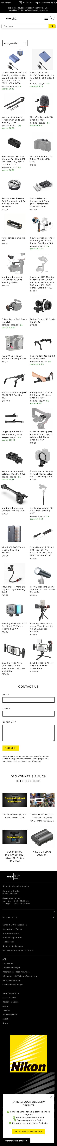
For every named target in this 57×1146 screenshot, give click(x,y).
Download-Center (11, 933)
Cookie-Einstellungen (12, 984)
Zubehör (6, 1019)
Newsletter (10, 917)
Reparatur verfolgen (12, 929)
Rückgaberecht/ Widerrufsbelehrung (19, 976)
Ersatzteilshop (9, 997)
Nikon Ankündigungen (12, 946)
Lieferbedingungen (11, 967)
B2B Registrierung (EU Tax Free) (17, 950)
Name (5, 694)
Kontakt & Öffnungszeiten (14, 925)
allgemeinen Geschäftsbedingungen (28, 759)
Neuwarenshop (9, 1014)
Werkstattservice (10, 993)
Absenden (11, 748)
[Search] (52, 26)
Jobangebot (8, 942)
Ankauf (5, 1006)
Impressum (7, 963)
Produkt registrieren (12, 937)
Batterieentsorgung (11, 980)
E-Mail (6, 708)
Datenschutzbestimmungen (14, 761)
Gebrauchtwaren (10, 1002)
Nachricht (9, 722)
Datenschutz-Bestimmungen (16, 972)
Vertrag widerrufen (16, 1140)
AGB (4, 959)
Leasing (6, 1010)
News (5, 1023)
